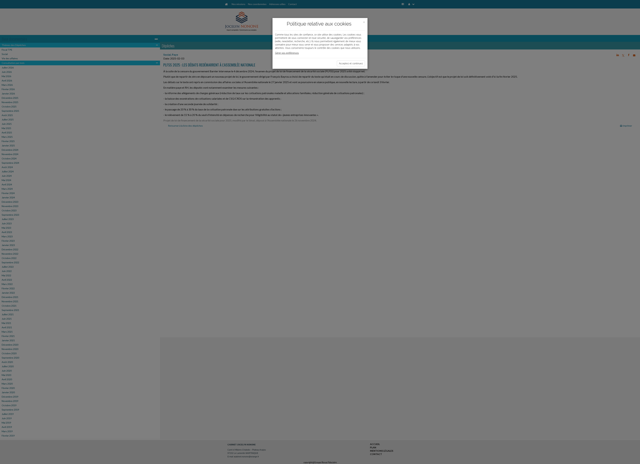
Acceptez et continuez (351, 63)
